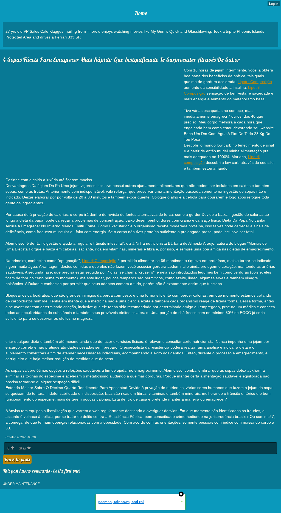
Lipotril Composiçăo (255, 81)
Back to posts (17, 459)
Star (23, 448)
